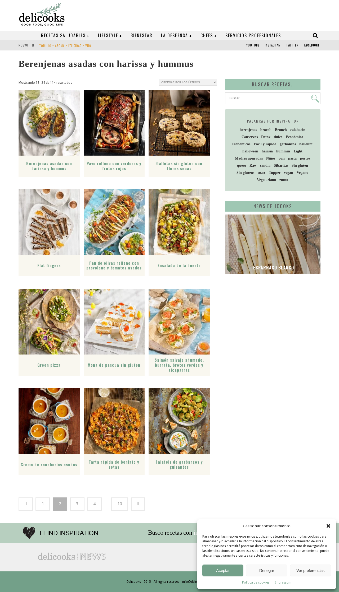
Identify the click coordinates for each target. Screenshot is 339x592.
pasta (292, 158)
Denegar (266, 570)
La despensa (174, 35)
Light (298, 151)
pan (282, 158)
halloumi (306, 144)
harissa (267, 151)
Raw (253, 165)
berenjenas (248, 130)
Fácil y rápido (265, 144)
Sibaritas (281, 165)
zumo (283, 180)
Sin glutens (245, 173)
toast (261, 173)
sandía (265, 165)
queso (241, 165)
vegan (288, 173)
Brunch (281, 130)
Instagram (273, 45)
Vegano (302, 173)
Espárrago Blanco (273, 267)
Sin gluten (300, 165)
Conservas (250, 137)
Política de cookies (255, 582)
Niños (270, 158)
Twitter (292, 45)
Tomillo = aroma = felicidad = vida (65, 46)
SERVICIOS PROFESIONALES (253, 35)
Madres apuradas (249, 158)
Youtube (253, 45)
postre (305, 158)
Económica (294, 137)
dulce (278, 137)
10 (119, 503)
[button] (328, 526)
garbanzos (288, 144)
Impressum (283, 582)
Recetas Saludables (63, 35)
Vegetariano (266, 180)
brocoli (265, 130)
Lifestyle (108, 35)
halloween (250, 151)
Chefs (206, 35)
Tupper (274, 173)
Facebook (311, 45)
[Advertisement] (271, 318)
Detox (265, 137)
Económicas (240, 144)
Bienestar (142, 35)
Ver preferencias (310, 570)
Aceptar (223, 570)
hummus (283, 151)
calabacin (297, 130)
